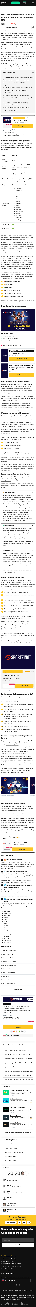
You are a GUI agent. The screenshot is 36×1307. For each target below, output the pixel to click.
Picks (15, 3)
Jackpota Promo (15, 1123)
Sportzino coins (6, 481)
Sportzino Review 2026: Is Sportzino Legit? (17, 1050)
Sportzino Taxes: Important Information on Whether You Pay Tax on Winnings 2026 (19, 1075)
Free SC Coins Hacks (8, 1261)
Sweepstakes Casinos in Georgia (12, 1263)
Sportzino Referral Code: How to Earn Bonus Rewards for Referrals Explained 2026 (19, 1071)
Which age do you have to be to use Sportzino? (16, 84)
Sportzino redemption (27, 424)
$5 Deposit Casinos (8, 1271)
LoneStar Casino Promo (18, 1107)
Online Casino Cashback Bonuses (12, 1266)
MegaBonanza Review (9, 950)
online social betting (12, 745)
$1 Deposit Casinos (8, 1268)
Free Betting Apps (10, 1160)
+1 (26, 1173)
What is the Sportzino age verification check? (19, 87)
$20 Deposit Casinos (8, 1273)
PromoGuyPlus (25, 3)
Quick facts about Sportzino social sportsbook (19, 77)
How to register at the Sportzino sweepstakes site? (19, 99)
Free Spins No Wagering (9, 1259)
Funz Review (6, 976)
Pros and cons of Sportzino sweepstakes (17, 80)
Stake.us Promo (15, 1116)
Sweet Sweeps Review (9, 965)
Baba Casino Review (9, 972)
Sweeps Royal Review (9, 961)
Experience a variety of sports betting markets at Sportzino (16, 104)
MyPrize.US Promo (16, 1099)
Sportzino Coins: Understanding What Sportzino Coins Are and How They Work (19, 1059)
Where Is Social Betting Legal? (14, 1152)
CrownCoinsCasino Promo (19, 1090)
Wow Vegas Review (8, 984)
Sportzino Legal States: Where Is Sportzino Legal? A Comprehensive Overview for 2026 (19, 1063)
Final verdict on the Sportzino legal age (17, 107)
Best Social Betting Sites (12, 1144)
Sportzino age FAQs (11, 110)
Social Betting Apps (11, 1148)
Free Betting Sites (10, 1156)
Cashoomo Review (8, 958)
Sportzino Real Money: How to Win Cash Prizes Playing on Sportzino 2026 (19, 1067)
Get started (11, 1222)
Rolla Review (6, 980)
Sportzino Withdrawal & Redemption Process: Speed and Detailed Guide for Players (19, 1079)
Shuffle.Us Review (8, 969)
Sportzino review (24, 301)
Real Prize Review (8, 954)
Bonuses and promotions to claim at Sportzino (16, 91)
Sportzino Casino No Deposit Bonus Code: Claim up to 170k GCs (19, 1054)
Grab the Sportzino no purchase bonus (17, 95)
